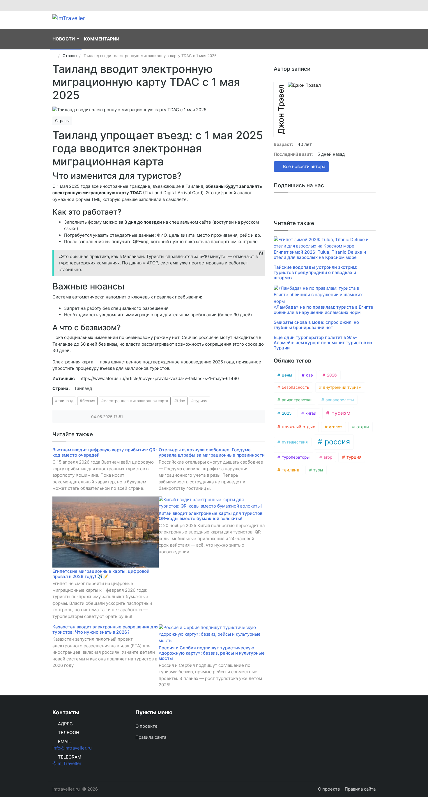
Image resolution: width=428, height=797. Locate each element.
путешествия (294, 442)
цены (286, 375)
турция (353, 457)
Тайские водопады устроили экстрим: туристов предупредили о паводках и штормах (315, 272)
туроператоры (295, 457)
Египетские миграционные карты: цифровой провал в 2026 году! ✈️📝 (100, 573)
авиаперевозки (296, 399)
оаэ (309, 375)
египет (335, 427)
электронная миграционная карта (136, 400)
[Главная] (54, 55)
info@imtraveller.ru (72, 748)
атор (327, 457)
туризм (201, 400)
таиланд (65, 400)
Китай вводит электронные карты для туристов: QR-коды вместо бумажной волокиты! (211, 515)
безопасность (295, 387)
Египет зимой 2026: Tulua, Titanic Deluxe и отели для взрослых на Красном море (320, 254)
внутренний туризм (341, 387)
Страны (62, 120)
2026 (331, 375)
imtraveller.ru (66, 789)
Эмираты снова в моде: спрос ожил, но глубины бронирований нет (316, 324)
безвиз (88, 400)
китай (310, 413)
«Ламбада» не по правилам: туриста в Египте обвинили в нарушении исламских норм (323, 309)
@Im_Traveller (67, 763)
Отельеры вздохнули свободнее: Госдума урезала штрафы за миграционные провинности (212, 452)
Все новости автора (303, 166)
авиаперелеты (339, 399)
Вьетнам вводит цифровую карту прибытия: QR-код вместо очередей (105, 452)
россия (336, 441)
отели (362, 427)
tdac (181, 400)
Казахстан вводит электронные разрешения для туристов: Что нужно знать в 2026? (105, 629)
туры (317, 470)
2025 (286, 413)
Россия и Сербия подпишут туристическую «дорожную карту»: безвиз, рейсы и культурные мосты (212, 653)
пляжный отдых (298, 427)
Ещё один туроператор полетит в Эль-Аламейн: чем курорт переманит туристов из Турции (323, 343)
